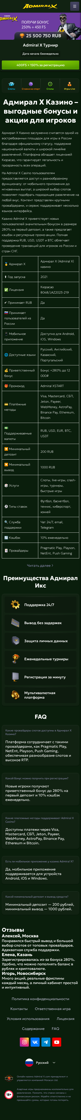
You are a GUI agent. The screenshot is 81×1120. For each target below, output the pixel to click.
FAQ (55, 1028)
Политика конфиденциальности (40, 998)
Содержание (33, 1028)
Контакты (19, 1008)
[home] (40, 6)
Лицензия (65, 1018)
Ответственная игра (53, 1008)
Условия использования (28, 1018)
